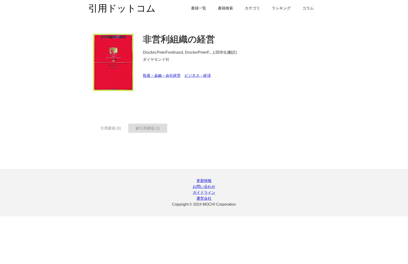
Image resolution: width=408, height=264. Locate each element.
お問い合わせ (204, 187)
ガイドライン (204, 192)
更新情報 (204, 181)
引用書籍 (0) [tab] (110, 128)
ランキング (281, 8)
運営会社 (204, 198)
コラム (308, 8)
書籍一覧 (198, 8)
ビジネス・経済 (197, 76)
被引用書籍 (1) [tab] (148, 128)
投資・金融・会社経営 (162, 76)
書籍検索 (225, 8)
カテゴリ (252, 8)
